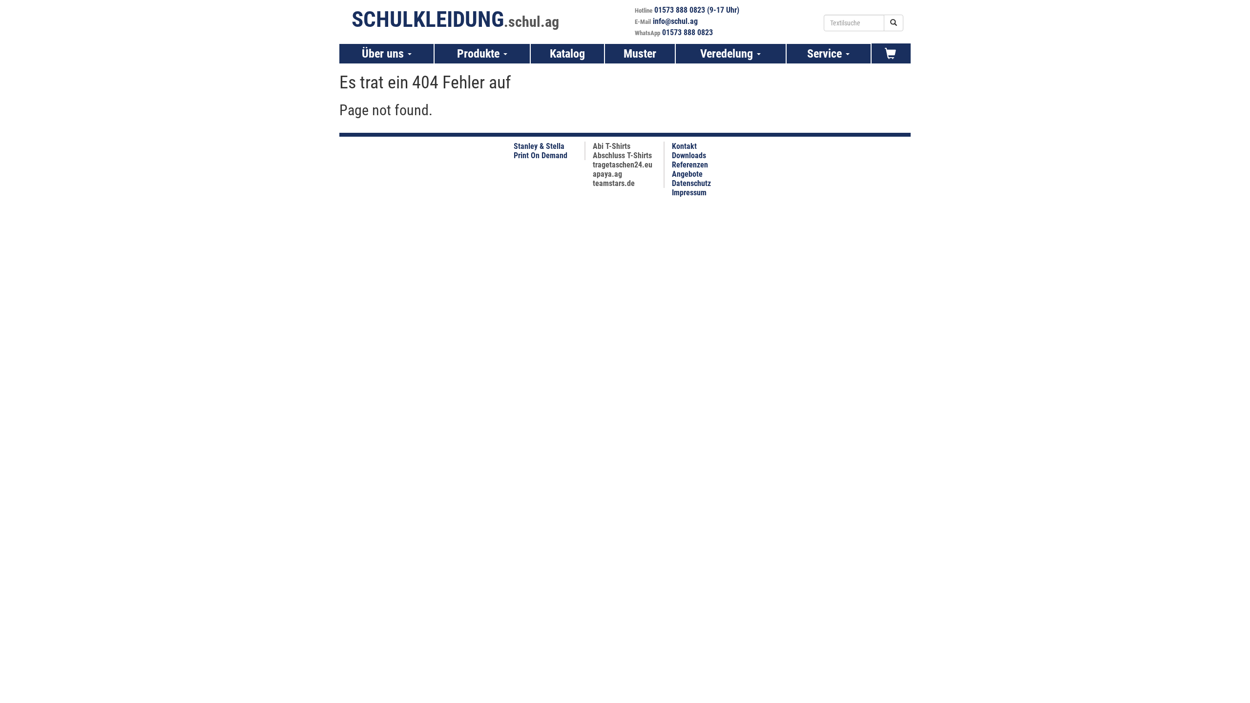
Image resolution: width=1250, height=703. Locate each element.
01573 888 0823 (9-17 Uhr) (696, 10)
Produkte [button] (479, 54)
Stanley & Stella (539, 146)
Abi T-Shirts (611, 146)
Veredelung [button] (728, 54)
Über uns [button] (384, 54)
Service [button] (826, 54)
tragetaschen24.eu (622, 164)
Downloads (689, 155)
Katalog (567, 54)
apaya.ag (607, 174)
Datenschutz (691, 183)
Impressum (689, 192)
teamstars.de (614, 183)
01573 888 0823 (687, 32)
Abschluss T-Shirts (622, 155)
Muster (640, 54)
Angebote (687, 174)
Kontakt (684, 146)
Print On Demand (540, 155)
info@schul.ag (675, 21)
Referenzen (690, 164)
